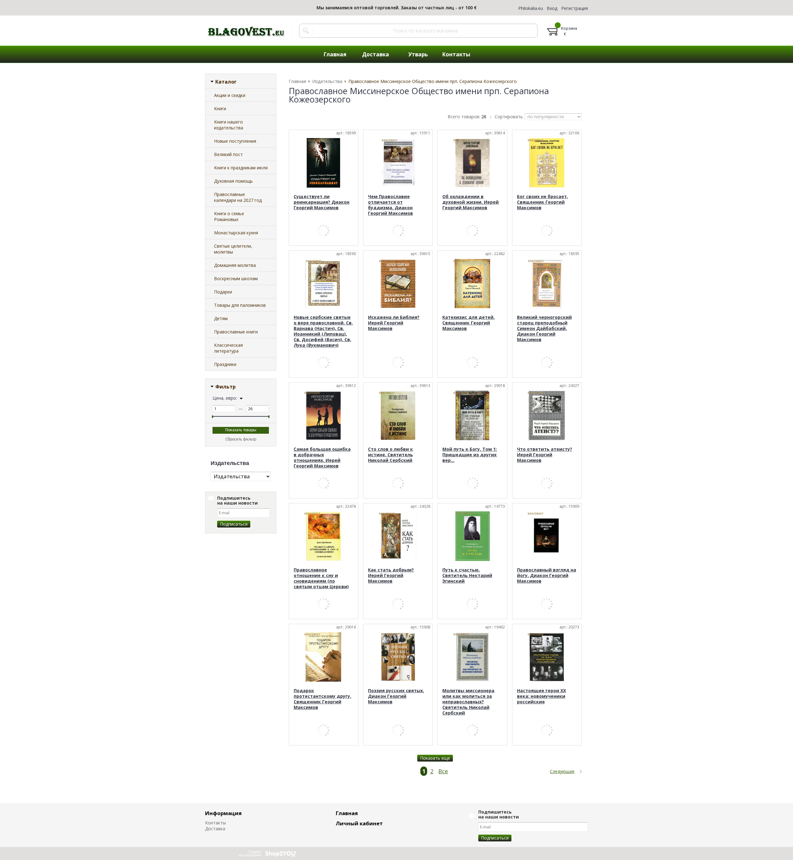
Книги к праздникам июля (241, 168)
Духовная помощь (233, 181)
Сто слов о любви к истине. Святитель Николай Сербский (390, 454)
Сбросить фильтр (241, 439)
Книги (220, 108)
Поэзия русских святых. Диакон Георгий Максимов (396, 696)
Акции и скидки (229, 95)
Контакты (215, 823)
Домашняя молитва (235, 265)
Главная (347, 813)
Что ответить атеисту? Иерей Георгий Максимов (544, 454)
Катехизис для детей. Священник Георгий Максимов (468, 322)
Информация (223, 813)
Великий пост (228, 154)
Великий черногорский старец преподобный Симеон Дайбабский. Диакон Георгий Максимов (544, 328)
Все (443, 771)
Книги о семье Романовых (229, 216)
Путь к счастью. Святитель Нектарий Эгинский (467, 575)
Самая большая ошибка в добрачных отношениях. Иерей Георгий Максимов (322, 457)
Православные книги (236, 332)
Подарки (223, 292)
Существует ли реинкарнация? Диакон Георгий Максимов (321, 202)
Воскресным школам (236, 278)
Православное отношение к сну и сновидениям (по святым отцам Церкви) (321, 578)
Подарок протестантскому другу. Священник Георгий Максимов (322, 699)
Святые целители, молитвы (233, 249)
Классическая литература (228, 348)
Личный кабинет (359, 823)
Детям (221, 318)
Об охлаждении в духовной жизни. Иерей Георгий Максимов (470, 202)
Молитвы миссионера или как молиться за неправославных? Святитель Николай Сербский (468, 702)
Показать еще (435, 758)
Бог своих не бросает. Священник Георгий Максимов (542, 202)
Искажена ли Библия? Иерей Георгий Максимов (393, 322)
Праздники (225, 364)
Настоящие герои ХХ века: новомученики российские (541, 696)
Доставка (215, 829)
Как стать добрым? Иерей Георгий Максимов (391, 575)
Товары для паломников (240, 305)
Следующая (562, 771)
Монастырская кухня (236, 233)
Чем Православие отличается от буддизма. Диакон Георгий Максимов (390, 204)
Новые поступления (235, 141)
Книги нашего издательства (228, 125)
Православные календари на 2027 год (238, 197)
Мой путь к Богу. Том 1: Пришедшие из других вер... (469, 454)
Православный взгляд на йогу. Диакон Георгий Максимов (546, 575)
